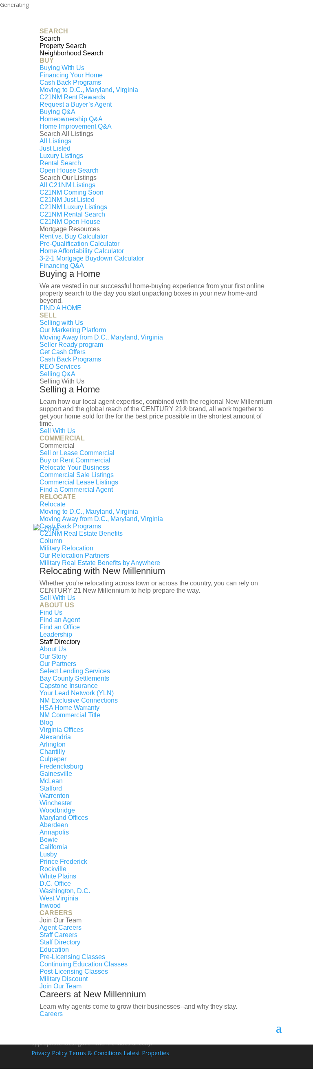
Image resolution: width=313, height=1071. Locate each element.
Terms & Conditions (95, 1053)
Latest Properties (146, 1053)
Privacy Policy (49, 1053)
